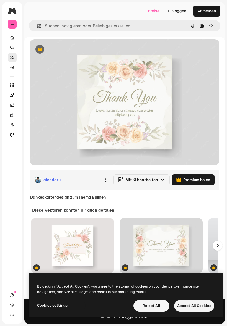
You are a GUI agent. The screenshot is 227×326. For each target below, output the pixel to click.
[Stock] (12, 57)
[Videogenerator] (12, 115)
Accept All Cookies (194, 305)
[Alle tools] (12, 85)
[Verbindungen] (12, 295)
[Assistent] (12, 135)
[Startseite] (12, 37)
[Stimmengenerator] (12, 125)
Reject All (151, 305)
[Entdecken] (12, 67)
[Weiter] (218, 245)
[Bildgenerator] (12, 105)
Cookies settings (52, 305)
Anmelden (206, 11)
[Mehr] (12, 315)
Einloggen (177, 11)
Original (65, 49)
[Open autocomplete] (36, 26)
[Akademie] (12, 305)
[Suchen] (12, 47)
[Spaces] (12, 95)
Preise (153, 11)
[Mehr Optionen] (105, 179)
